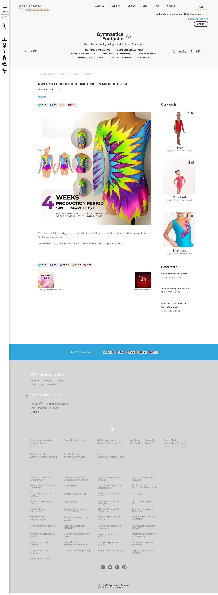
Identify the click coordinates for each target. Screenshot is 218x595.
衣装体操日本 (70, 486)
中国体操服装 (70, 502)
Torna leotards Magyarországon (38, 518)
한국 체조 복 (138, 494)
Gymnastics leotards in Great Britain (41, 479)
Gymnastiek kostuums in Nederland (42, 486)
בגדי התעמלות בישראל (75, 494)
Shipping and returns (57, 404)
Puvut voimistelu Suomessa (38, 510)
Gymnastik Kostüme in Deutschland (109, 487)
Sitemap (34, 412)
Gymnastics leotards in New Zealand (75, 510)
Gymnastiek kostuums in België (42, 535)
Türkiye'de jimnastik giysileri (108, 544)
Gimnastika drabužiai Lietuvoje (74, 527)
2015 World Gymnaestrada (175, 289)
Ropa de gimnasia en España (41, 494)
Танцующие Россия (40, 559)
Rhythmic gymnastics (97, 50)
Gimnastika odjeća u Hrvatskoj (142, 544)
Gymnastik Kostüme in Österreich (109, 527)
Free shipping (201, 10)
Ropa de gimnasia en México (109, 518)
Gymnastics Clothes (90, 58)
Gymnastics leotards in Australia (143, 479)
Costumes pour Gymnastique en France (144, 486)
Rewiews (37, 403)
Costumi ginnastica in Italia (109, 494)
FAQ (156, 6)
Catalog (131, 6)
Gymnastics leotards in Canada (109, 479)
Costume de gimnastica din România (144, 535)
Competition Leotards (130, 50)
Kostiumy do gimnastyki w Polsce (77, 535)
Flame (179, 148)
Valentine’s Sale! (141, 290)
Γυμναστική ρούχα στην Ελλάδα (76, 518)
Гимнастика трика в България (142, 510)
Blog (145, 6)
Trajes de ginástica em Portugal (143, 552)
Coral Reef (179, 197)
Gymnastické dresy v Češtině (40, 552)
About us (99, 6)
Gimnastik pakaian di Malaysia (108, 503)
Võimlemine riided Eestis (110, 551)
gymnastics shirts (115, 244)
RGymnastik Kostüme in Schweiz (144, 527)
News (42, 97)
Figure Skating (147, 54)
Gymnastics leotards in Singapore (109, 510)
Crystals (143, 58)
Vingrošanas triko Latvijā (42, 526)
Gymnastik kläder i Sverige (77, 551)
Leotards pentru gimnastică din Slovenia (76, 543)
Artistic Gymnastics (83, 54)
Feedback (171, 6)
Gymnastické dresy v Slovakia (40, 544)
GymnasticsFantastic (110, 36)
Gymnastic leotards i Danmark (40, 503)
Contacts (115, 6)
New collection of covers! (174, 274)
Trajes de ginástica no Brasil (109, 536)
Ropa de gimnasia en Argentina (143, 518)
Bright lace (179, 251)
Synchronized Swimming (117, 54)
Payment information (48, 408)
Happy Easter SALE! (50, 290)
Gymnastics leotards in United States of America (76, 479)
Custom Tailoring (120, 58)
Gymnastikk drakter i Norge (142, 503)
